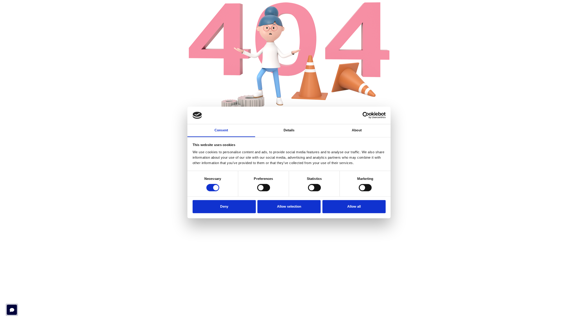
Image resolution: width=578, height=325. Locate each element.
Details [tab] (289, 130)
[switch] (263, 187)
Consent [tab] (221, 130)
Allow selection (289, 206)
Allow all (354, 206)
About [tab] (357, 130)
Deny (224, 206)
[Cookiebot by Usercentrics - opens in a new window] (366, 115)
